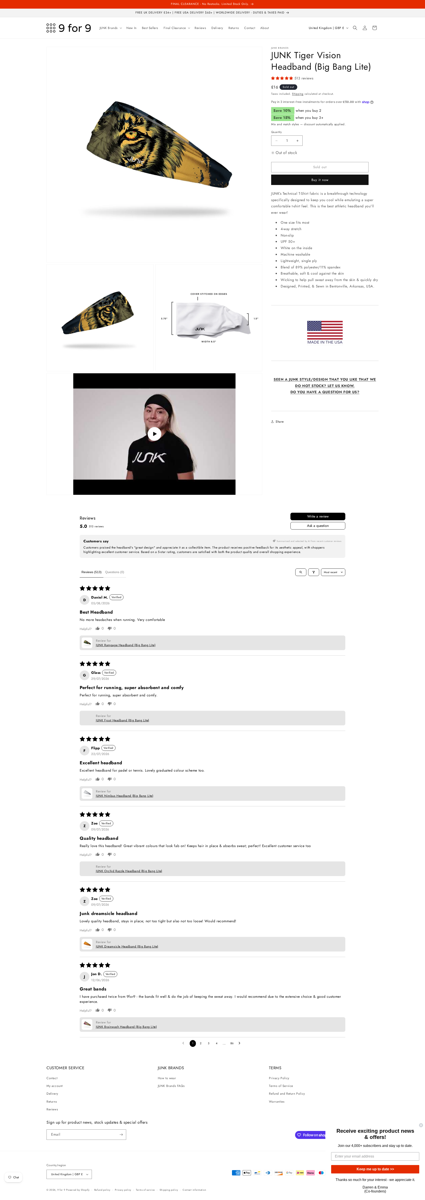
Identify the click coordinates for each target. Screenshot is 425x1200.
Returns (51, 1101)
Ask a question (318, 525)
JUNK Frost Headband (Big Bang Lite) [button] (122, 720)
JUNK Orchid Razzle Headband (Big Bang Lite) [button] (129, 871)
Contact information (194, 1190)
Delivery (52, 1093)
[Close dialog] (421, 1125)
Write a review (318, 516)
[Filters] (313, 572)
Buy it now (319, 179)
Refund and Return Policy (287, 1093)
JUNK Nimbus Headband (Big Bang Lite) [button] (124, 796)
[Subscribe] (121, 1134)
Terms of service (145, 1190)
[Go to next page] (240, 1043)
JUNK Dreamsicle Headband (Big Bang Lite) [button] (127, 946)
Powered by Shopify (78, 1190)
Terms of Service (281, 1086)
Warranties (276, 1101)
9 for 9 (61, 1190)
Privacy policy (123, 1190)
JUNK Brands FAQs (171, 1086)
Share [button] (280, 421)
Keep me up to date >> (375, 1169)
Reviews (52, 1109)
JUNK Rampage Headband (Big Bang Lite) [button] (125, 645)
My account (54, 1086)
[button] (110, 28)
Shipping (297, 94)
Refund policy (102, 1190)
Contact (51, 1078)
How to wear (167, 1078)
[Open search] (300, 572)
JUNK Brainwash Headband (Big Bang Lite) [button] (126, 1027)
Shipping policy (169, 1190)
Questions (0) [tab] (114, 572)
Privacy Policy (279, 1078)
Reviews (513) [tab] (91, 572)
